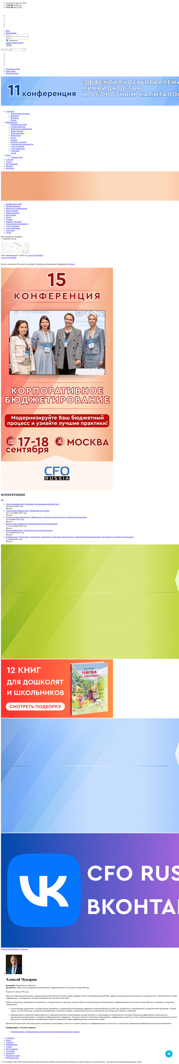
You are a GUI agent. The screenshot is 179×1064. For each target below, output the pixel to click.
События (9, 160)
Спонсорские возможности (22, 144)
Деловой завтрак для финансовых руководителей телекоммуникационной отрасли (45, 1032)
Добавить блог (17, 157)
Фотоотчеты (16, 135)
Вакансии (15, 116)
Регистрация (11, 33)
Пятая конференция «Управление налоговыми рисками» (29, 530)
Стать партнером (18, 149)
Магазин (9, 166)
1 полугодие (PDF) (35, 255)
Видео (13, 138)
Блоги (8, 155)
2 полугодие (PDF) (9, 258)
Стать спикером (17, 146)
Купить (72, 264)
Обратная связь (12, 73)
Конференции (11, 122)
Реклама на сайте (13, 69)
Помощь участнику (19, 142)
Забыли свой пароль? (15, 43)
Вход (8, 31)
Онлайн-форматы (18, 127)
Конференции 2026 (19, 124)
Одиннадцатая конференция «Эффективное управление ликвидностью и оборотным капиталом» (46, 517)
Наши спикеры (17, 131)
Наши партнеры (17, 133)
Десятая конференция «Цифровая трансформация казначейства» (32, 504)
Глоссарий (15, 151)
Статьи (9, 162)
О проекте (10, 111)
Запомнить (13, 40)
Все (2, 500)
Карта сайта (11, 71)
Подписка (10, 1053)
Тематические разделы (20, 113)
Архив (13, 153)
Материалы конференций (21, 129)
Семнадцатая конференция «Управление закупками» (28, 511)
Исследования (12, 164)
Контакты (15, 118)
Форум (13, 120)
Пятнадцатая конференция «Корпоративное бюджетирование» (32, 524)
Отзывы (14, 140)
